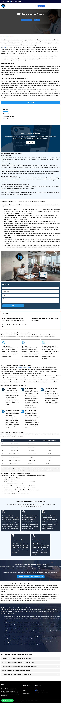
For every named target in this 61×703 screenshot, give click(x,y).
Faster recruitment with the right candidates (11, 170)
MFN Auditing (4, 47)
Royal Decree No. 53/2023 (24, 367)
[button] (1, 350)
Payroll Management (6, 155)
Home (2, 36)
